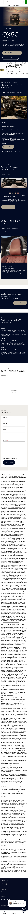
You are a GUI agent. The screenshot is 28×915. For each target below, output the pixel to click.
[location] (23, 2)
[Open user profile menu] (23, 913)
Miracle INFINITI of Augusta (14, 5)
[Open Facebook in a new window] (2, 883)
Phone (5, 435)
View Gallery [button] (7, 207)
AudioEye (3, 896)
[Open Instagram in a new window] (5, 883)
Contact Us (3, 889)
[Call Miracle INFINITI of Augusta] (26, 2)
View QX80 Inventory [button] (11, 52)
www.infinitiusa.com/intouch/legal (11, 622)
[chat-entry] (24, 910)
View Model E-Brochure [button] (10, 151)
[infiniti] (7, 2)
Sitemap (2, 891)
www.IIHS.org (17, 75)
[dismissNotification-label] (25, 900)
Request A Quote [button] (10, 57)
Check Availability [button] (7, 146)
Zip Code (5, 440)
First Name (6, 417)
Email (4, 429)
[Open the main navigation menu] (2, 2)
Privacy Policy (4, 894)
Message (5, 446)
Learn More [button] (19, 302)
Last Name (6, 423)
